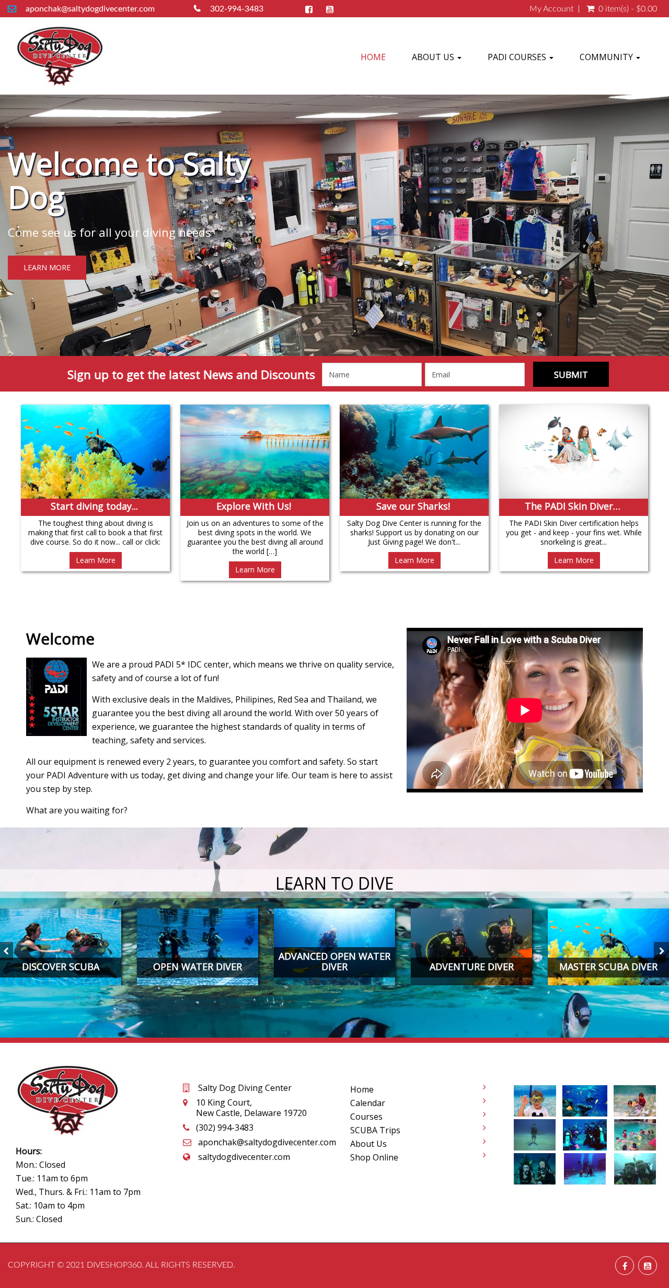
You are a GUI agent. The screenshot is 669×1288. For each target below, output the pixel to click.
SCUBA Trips (375, 1130)
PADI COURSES (518, 57)
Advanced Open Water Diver (334, 961)
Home (373, 57)
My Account (551, 9)
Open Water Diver (197, 966)
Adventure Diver (472, 966)
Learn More (47, 267)
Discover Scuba (60, 966)
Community (607, 57)
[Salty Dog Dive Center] (60, 56)
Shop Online (374, 1157)
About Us (434, 57)
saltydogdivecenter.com (244, 1157)
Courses (366, 1116)
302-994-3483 (236, 9)
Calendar (367, 1103)
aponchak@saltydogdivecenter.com (90, 9)
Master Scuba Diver (608, 966)
